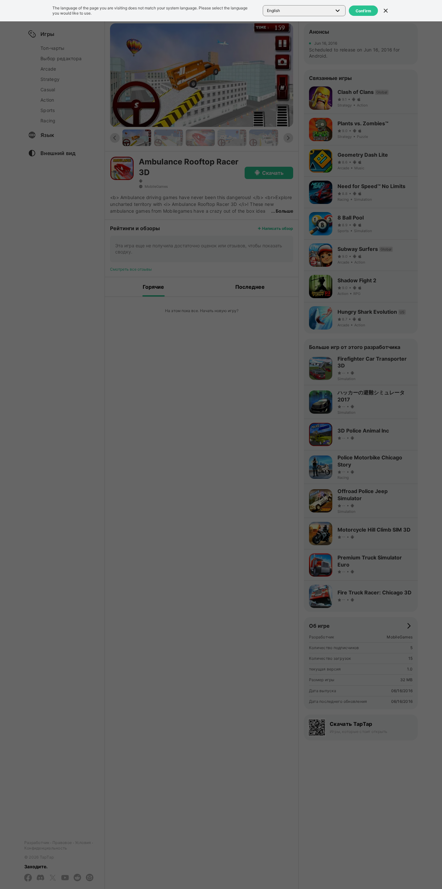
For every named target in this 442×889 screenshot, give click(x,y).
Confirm (363, 10)
